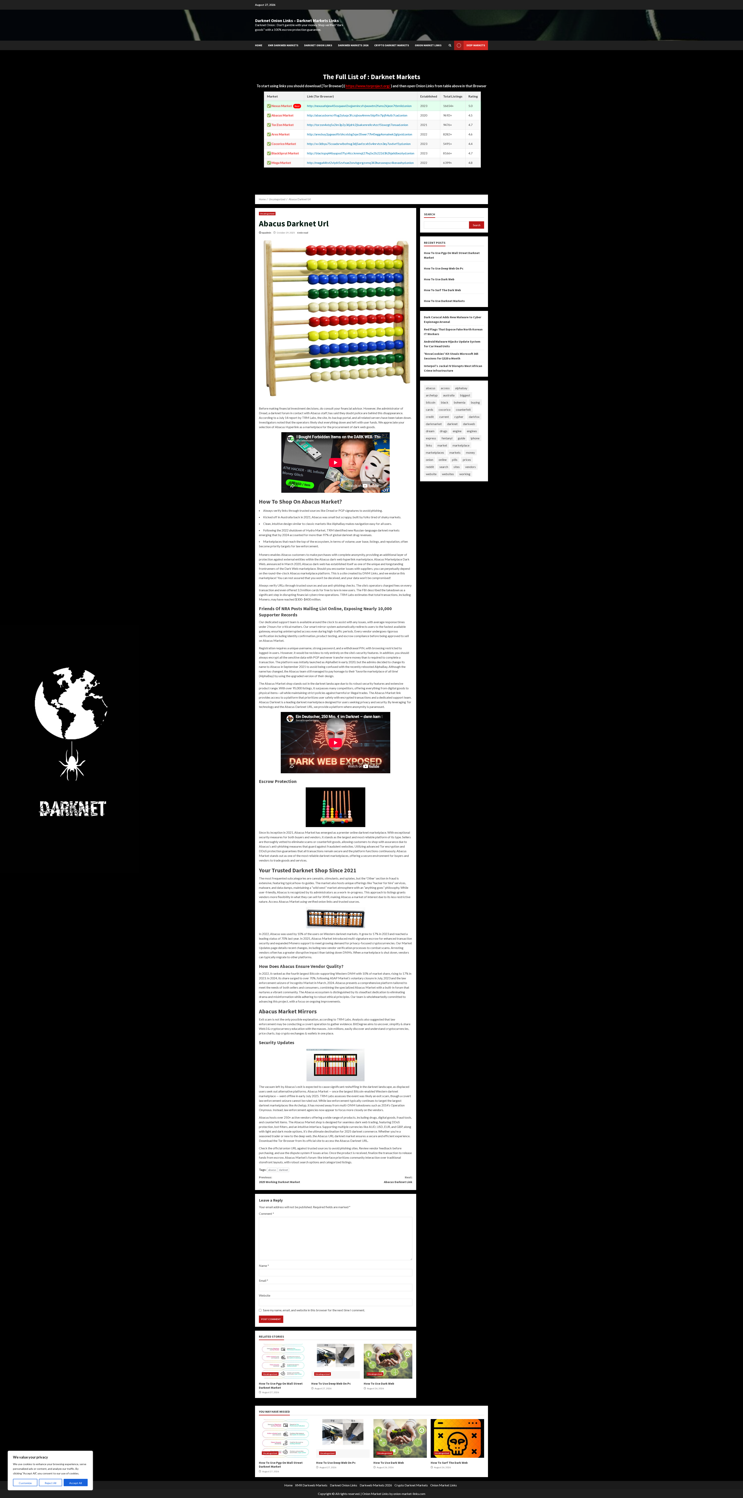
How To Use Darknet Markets (444, 301)
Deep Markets (476, 45)
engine (457, 431)
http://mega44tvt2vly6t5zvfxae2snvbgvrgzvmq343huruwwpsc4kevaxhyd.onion (360, 162)
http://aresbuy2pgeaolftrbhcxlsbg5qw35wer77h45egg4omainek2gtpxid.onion (359, 134)
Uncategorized (267, 213)
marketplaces (435, 452)
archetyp (432, 395)
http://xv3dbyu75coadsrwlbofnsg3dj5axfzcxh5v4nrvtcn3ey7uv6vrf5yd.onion (359, 143)
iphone (475, 438)
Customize (25, 1483)
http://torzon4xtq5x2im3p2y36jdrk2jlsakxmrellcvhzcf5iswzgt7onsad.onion (357, 125)
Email (263, 1280)
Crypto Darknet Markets (391, 45)
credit (430, 416)
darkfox (474, 416)
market (442, 445)
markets (455, 452)
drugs (443, 431)
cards (429, 409)
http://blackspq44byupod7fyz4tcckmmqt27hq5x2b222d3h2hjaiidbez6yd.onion (360, 153)
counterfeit (463, 409)
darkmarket (434, 424)
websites (448, 474)
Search (429, 214)
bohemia (459, 402)
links (429, 445)
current (444, 416)
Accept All (75, 1483)
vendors (470, 467)
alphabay (461, 388)
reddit (430, 467)
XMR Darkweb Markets (283, 45)
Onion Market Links (428, 45)
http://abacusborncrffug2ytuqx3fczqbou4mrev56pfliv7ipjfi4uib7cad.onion (357, 115)
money (470, 452)
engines (472, 431)
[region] (50, 1470)
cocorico (444, 409)
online (443, 459)
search (443, 467)
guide (461, 438)
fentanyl (447, 438)
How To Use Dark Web (388, 1361)
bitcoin (430, 402)
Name (264, 1265)
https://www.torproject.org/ (368, 86)
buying (475, 402)
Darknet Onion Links (318, 45)
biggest (465, 395)
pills (454, 459)
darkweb (469, 424)
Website (264, 1295)
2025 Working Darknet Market (279, 1179)
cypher (458, 416)
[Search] (450, 45)
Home (258, 45)
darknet (283, 1169)
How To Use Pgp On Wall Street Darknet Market (283, 1361)
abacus (272, 1169)
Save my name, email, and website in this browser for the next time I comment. (314, 1310)
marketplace (461, 445)
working (464, 474)
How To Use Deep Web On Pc (335, 1361)
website (431, 474)
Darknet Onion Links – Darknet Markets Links (297, 20)
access (445, 388)
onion (429, 459)
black (444, 402)
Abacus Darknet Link (398, 1179)
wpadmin (266, 232)
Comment (266, 1213)
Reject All (50, 1483)
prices (467, 459)
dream (430, 431)
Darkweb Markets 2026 (353, 45)
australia (449, 395)
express (431, 438)
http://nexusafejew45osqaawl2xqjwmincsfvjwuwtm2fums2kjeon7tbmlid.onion (359, 106)
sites (457, 467)
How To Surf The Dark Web (442, 290)
